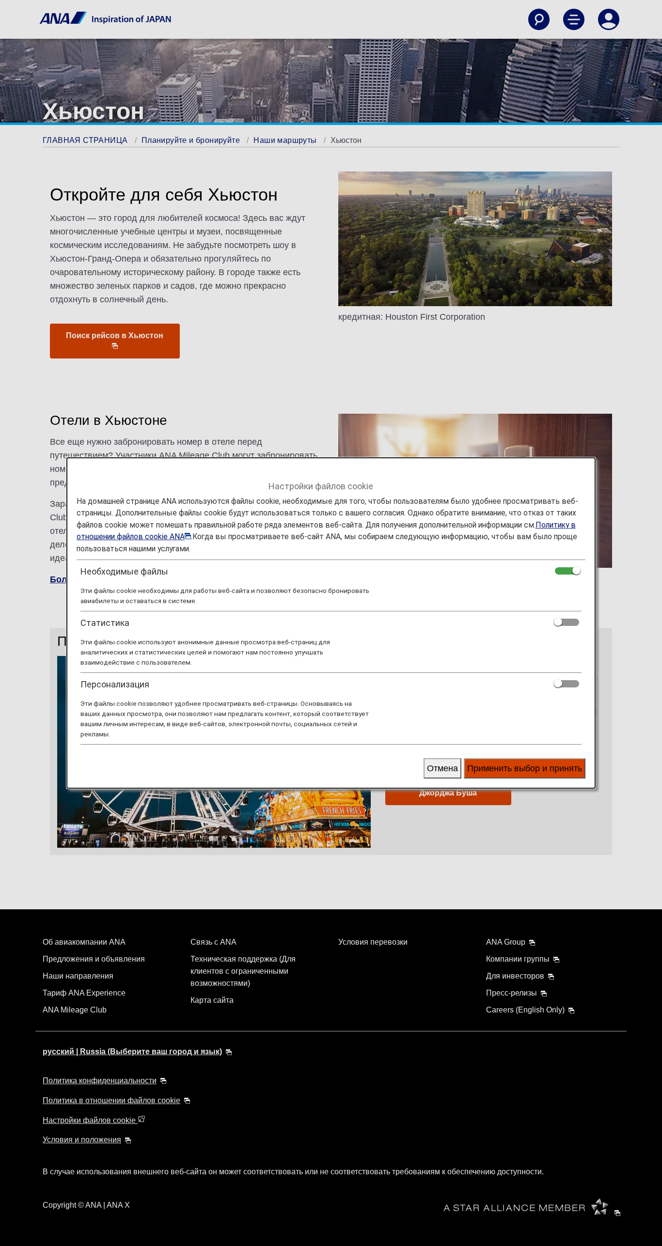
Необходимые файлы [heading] (124, 571)
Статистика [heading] (104, 623)
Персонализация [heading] (114, 684)
